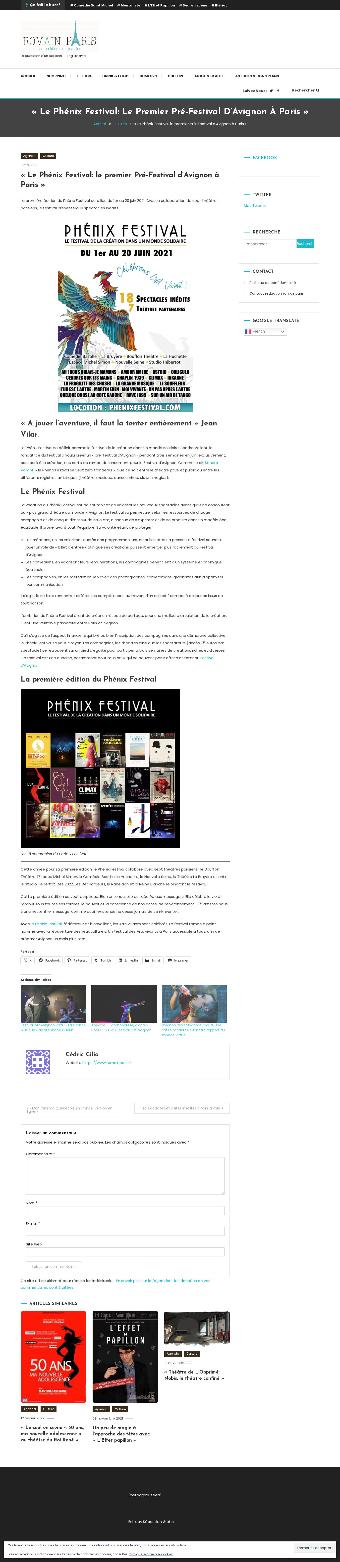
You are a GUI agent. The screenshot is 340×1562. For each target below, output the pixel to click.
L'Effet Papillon (161, 5)
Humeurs (148, 76)
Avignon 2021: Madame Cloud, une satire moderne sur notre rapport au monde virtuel (193, 1030)
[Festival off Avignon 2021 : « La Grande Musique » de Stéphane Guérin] (53, 1004)
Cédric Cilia (82, 1055)
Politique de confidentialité (272, 282)
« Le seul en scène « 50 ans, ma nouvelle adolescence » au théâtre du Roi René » (52, 1433)
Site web (34, 1244)
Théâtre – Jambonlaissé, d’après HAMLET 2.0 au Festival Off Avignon (121, 1028)
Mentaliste (130, 5)
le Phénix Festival (46, 923)
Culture (176, 76)
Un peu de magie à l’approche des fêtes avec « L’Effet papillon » (121, 1434)
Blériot (221, 5)
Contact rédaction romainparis (276, 293)
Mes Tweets (255, 205)
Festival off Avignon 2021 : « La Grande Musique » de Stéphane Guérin (53, 1028)
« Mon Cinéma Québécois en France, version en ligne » (70, 1110)
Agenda (29, 156)
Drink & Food (115, 76)
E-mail (33, 1223)
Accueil (28, 76)
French (258, 331)
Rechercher (303, 90)
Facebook (265, 158)
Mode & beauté (209, 76)
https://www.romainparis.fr (107, 1062)
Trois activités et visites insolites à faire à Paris (181, 1108)
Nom (31, 1202)
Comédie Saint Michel (93, 5)
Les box (84, 76)
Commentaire (40, 1153)
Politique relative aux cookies (151, 1554)
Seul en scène (195, 5)
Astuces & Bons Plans (257, 76)
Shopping (56, 76)
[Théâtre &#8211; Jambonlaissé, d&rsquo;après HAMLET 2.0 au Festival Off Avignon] (124, 1004)
